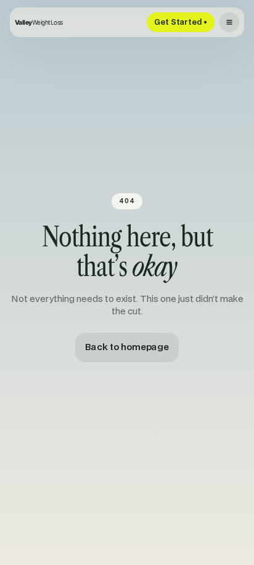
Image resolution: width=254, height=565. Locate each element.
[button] (229, 22)
